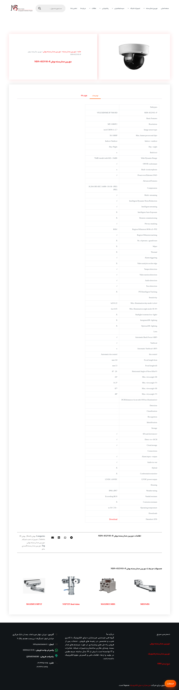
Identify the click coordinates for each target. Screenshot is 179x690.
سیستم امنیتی (119, 8)
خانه (79, 51)
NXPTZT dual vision (71, 604)
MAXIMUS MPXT (34, 604)
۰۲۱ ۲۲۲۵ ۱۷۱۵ (42, 663)
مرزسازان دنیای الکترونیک (140, 685)
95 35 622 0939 (29, 650)
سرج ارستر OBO (163, 664)
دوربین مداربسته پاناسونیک (159, 654)
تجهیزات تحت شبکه (30, 539)
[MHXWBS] (145, 586)
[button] (71, 537)
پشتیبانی (105, 8)
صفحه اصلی (165, 8)
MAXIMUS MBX (108, 604)
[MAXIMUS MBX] (108, 586)
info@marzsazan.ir (40, 644)
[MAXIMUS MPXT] (34, 586)
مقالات (94, 8)
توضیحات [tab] (95, 95)
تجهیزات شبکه (135, 8)
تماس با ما (73, 8)
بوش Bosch (31, 536)
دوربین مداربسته (151, 8)
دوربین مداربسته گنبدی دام (33, 547)
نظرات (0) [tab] (84, 95)
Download (113, 519)
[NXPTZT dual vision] (71, 586)
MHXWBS (144, 604)
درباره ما (83, 8)
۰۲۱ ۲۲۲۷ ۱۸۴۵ (42, 667)
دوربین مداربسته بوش (52, 51)
